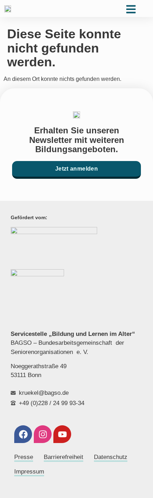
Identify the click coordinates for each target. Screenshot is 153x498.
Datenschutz (110, 457)
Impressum (29, 471)
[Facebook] (23, 434)
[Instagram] (43, 434)
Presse (23, 457)
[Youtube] (62, 434)
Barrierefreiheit (63, 457)
